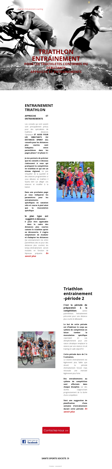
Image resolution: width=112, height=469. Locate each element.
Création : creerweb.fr (55, 466)
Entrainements (21, 12)
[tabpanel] (56, 57)
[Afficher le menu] (89, 2)
